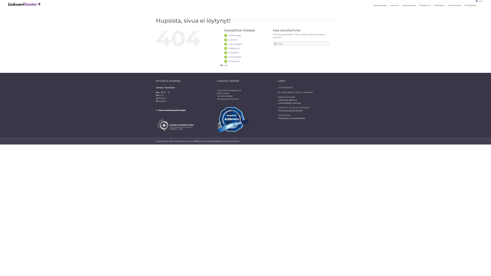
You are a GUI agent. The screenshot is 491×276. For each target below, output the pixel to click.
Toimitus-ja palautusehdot (290, 110)
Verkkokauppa (234, 35)
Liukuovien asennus (287, 100)
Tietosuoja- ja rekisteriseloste (291, 118)
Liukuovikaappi (235, 44)
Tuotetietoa (233, 52)
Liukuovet (232, 40)
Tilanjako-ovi (234, 48)
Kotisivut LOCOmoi (231, 141)
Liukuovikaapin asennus (289, 103)
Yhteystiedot (234, 61)
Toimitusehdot (235, 57)
